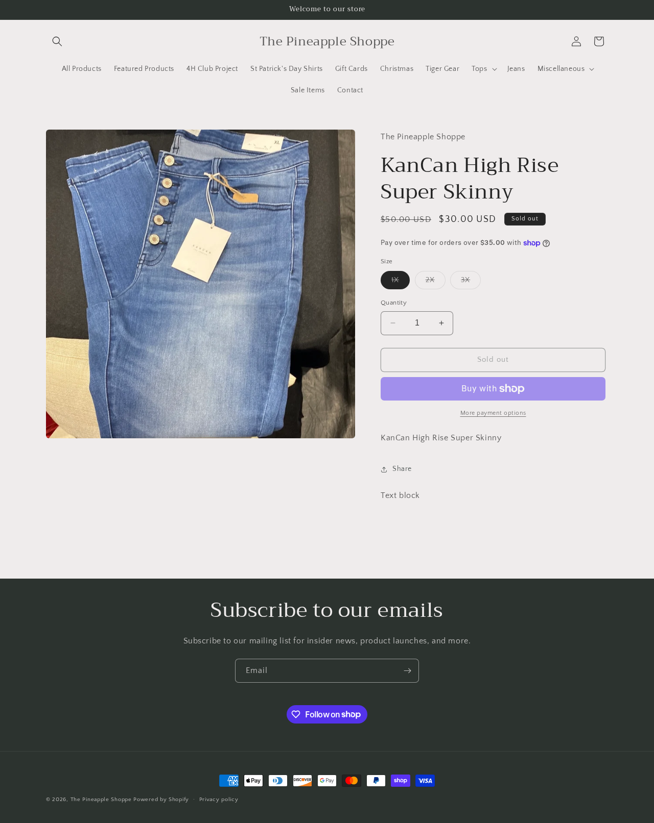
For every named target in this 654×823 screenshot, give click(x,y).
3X (471, 282)
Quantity (394, 302)
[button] (57, 41)
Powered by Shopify (161, 799)
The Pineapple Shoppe (101, 799)
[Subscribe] (407, 671)
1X (400, 282)
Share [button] (402, 469)
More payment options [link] (493, 413)
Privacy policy (219, 799)
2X (436, 282)
